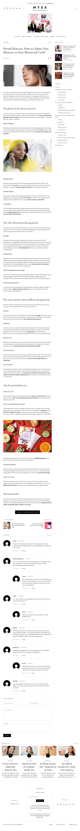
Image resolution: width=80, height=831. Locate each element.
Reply (24, 550)
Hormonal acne (62, 130)
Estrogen (60, 105)
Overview (57, 87)
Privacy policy (61, 824)
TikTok (20, 8)
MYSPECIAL (50, 3)
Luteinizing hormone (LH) (64, 112)
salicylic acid (30, 331)
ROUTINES (6, 42)
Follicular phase (62, 94)
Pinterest (17, 8)
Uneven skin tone (62, 127)
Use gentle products (63, 140)
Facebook (4, 8)
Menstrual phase (62, 92)
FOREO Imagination (40, 458)
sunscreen (44, 410)
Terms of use (73, 824)
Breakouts (60, 122)
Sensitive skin (61, 124)
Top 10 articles (61, 36)
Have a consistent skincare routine (66, 137)
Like (13, 550)
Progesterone (61, 107)
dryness (38, 315)
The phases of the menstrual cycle (63, 89)
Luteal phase (61, 100)
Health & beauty (27, 36)
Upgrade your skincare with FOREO (27, 512)
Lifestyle (17, 36)
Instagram (7, 8)
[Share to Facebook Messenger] (51, 58)
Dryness (60, 119)
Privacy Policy (39, 815)
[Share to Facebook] (48, 58)
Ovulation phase (62, 97)
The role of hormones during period (63, 102)
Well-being (44, 36)
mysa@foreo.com (14, 804)
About (51, 824)
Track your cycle (62, 135)
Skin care (36, 36)
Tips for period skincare (61, 132)
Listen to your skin (62, 142)
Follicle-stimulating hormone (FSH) (66, 110)
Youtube (10, 8)
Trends (52, 36)
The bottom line (59, 145)
